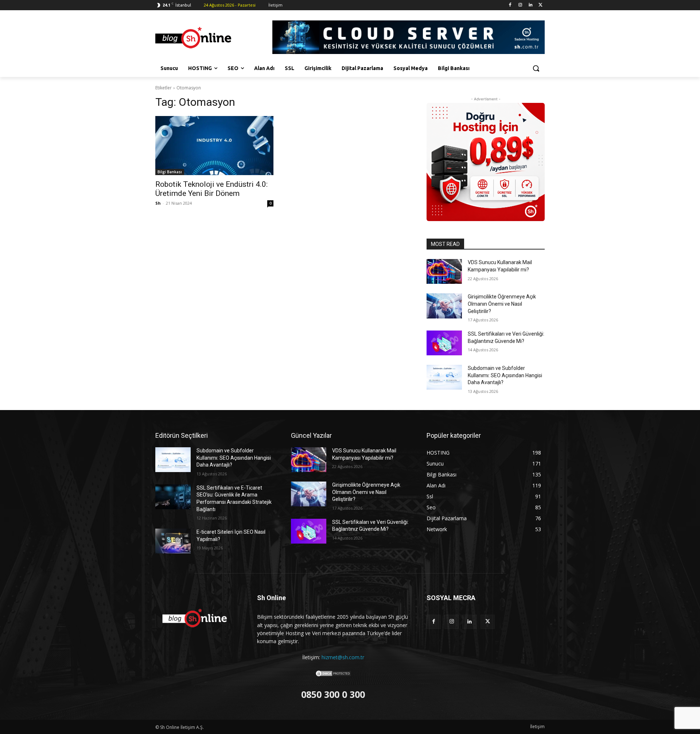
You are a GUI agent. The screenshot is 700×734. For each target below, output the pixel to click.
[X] (540, 5)
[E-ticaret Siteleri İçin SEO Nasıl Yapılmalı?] (173, 541)
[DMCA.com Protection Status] (333, 675)
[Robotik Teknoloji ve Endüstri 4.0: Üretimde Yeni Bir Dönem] (214, 145)
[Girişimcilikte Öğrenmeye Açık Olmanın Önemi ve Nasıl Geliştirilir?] (444, 305)
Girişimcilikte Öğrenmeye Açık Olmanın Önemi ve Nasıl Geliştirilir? (502, 304)
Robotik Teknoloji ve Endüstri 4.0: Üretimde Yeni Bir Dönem (211, 189)
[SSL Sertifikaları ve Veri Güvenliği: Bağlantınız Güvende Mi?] (444, 343)
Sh (158, 203)
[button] (536, 68)
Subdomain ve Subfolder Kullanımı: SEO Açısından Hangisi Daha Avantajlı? (505, 375)
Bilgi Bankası (170, 171)
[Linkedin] (530, 5)
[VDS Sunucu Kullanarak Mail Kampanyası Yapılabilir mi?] (444, 271)
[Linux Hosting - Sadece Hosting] (486, 162)
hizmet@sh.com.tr (343, 657)
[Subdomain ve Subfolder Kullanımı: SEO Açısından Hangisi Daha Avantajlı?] (444, 377)
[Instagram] (520, 5)
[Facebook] (510, 5)
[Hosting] (213, 38)
